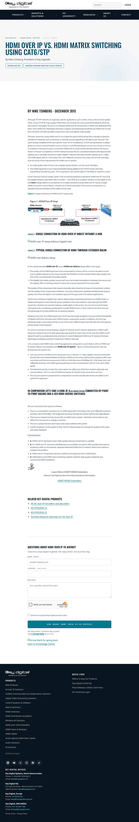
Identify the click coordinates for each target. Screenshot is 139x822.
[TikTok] (39, 762)
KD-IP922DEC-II (39, 512)
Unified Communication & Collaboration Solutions (27, 693)
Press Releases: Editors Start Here (87, 687)
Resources (90, 15)
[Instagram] (26, 762)
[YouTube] (14, 762)
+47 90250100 (17, 796)
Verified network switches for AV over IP (43, 66)
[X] (20, 762)
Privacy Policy (22, 814)
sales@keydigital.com (19, 779)
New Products (11, 685)
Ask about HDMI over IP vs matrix (69, 624)
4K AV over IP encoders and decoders (50, 503)
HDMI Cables (11, 733)
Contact (126, 15)
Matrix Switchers (13, 707)
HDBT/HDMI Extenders (69, 480)
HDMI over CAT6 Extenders (17, 725)
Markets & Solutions (44, 14)
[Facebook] (32, 762)
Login (128, 5)
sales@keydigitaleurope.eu (21, 799)
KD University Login (81, 692)
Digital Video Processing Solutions (20, 698)
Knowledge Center (30, 38)
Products (19, 15)
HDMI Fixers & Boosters (16, 729)
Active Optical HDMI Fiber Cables (20, 738)
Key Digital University (82, 683)
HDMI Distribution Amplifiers (18, 716)
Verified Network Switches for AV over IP (52, 516)
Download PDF (14, 66)
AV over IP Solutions (14, 689)
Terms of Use (10, 814)
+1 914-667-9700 (37, 634)
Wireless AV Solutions (15, 720)
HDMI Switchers (12, 711)
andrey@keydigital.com (20, 809)
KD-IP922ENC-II (39, 507)
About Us (109, 14)
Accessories (10, 747)
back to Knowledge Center (41, 644)
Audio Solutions (12, 742)
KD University (69, 14)
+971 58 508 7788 (18, 806)
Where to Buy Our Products (84, 678)
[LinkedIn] (7, 762)
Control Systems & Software (18, 702)
